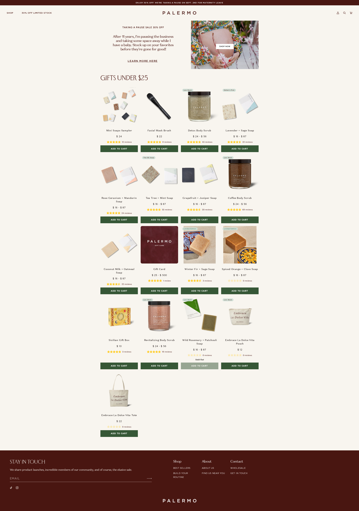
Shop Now (224, 46)
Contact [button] (236, 461)
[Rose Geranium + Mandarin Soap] (119, 173)
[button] (12, 13)
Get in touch (239, 473)
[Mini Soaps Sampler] (119, 106)
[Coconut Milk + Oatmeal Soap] (119, 244)
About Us (208, 468)
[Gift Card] (159, 244)
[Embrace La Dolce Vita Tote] (119, 391)
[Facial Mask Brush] (159, 106)
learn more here (143, 61)
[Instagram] (17, 487)
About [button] (206, 461)
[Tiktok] (11, 487)
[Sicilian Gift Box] (119, 315)
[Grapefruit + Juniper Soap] (199, 173)
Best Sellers (181, 468)
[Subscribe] (147, 478)
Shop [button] (177, 461)
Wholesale (238, 468)
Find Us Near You (213, 473)
